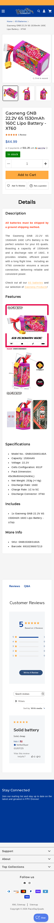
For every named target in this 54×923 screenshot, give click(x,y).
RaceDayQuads (36, 909)
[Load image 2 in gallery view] (27, 93)
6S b (31, 282)
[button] (2, 11)
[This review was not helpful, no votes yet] (37, 756)
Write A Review (31, 672)
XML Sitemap (18, 904)
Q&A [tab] (27, 586)
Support (7, 851)
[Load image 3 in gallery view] (43, 93)
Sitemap (34, 904)
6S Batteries (21, 21)
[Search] (39, 11)
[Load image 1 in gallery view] (10, 93)
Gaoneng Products (36, 287)
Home (10, 21)
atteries (38, 282)
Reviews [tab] (14, 586)
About (6, 859)
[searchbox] (26, 694)
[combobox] (34, 708)
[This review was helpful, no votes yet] (32, 756)
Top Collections (13, 866)
